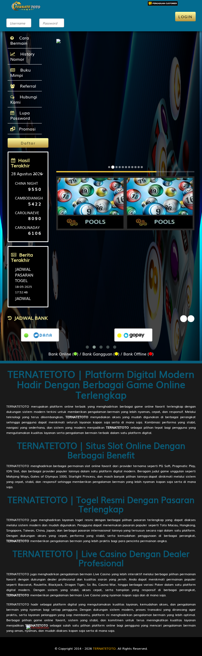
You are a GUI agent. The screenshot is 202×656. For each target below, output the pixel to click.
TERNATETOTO (17, 406)
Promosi (27, 129)
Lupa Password (20, 115)
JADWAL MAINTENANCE (29, 301)
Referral (26, 86)
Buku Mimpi (20, 72)
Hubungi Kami (23, 99)
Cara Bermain (19, 40)
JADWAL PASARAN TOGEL (24, 274)
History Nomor (22, 56)
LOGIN (185, 16)
